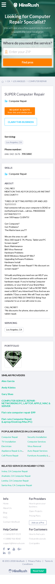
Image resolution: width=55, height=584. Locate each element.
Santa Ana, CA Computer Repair (17, 485)
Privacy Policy (34, 561)
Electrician (6, 446)
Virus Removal (34, 446)
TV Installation (9, 441)
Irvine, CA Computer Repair (15, 471)
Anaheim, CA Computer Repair (16, 476)
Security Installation (37, 437)
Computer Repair (10, 437)
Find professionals (37, 538)
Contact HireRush (11, 521)
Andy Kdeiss (9, 387)
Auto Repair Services (38, 450)
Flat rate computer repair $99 (18, 412)
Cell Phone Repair (10, 455)
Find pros (27, 62)
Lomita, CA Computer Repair (15, 480)
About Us (7, 508)
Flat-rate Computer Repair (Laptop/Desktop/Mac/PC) (17, 420)
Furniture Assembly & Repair (41, 455)
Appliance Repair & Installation (16, 450)
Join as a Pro (37, 522)
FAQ (5, 517)
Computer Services (37, 441)
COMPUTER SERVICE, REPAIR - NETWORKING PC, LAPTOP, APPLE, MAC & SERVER (26, 403)
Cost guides (34, 543)
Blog (5, 512)
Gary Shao (7, 394)
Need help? (38, 570)
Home (6, 503)
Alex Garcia (8, 381)
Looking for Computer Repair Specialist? (27, 18)
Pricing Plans (35, 515)
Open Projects (35, 511)
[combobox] (27, 52)
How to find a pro (37, 534)
